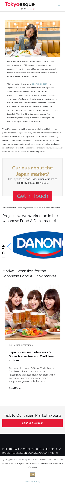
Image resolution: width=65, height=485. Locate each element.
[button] (8, 246)
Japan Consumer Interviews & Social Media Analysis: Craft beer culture (32, 356)
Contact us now (32, 423)
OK (32, 474)
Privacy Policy (32, 481)
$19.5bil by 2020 (39, 84)
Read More (15, 388)
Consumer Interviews (21, 345)
